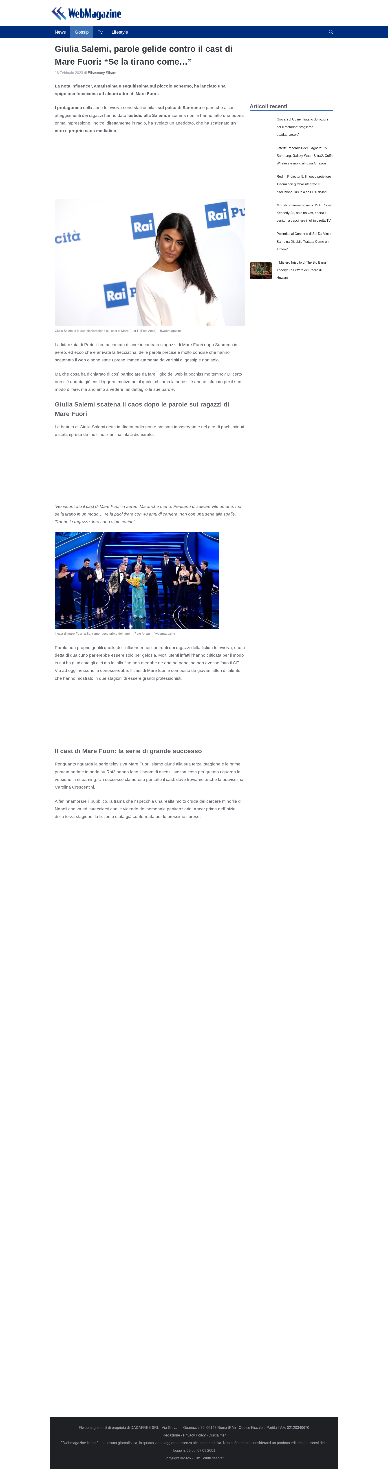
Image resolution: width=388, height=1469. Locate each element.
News (60, 32)
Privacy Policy (194, 1435)
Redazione (171, 1435)
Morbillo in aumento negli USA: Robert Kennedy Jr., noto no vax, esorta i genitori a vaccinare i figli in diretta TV (304, 212)
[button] (331, 32)
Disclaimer (217, 1435)
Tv (100, 32)
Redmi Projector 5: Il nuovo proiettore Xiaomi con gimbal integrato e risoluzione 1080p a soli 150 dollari (304, 184)
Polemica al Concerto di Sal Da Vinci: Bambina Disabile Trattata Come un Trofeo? (304, 241)
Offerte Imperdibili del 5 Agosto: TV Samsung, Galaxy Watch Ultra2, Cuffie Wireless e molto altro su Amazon (305, 155)
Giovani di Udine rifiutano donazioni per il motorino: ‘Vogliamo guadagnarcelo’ (302, 126)
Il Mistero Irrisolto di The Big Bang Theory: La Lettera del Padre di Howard (301, 270)
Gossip (82, 32)
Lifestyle (120, 32)
